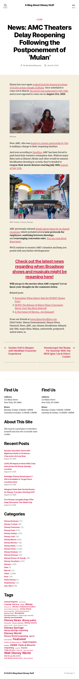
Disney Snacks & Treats (20, 625)
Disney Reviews (11, 555)
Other (39, 19)
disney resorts (30, 623)
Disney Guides (10, 533)
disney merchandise (13, 617)
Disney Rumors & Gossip (15, 558)
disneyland (19, 613)
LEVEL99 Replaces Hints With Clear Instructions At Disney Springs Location (20, 466)
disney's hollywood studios (23, 607)
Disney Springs (14, 627)
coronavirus (22, 602)
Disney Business (11, 521)
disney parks (29, 620)
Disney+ (7, 564)
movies (6, 645)
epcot (31, 636)
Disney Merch (10, 539)
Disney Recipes (11, 552)
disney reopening (17, 623)
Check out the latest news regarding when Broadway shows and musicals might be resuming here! (39, 269)
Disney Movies (10, 543)
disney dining (25, 609)
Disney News (10, 546)
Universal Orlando (28, 650)
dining (22, 604)
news (13, 644)
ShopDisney (9, 583)
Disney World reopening (16, 636)
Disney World (12, 633)
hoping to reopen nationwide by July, (50, 143)
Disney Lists (9, 536)
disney (29, 604)
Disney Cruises (10, 524)
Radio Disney (10, 580)
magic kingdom (29, 642)
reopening (9, 647)
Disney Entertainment (22, 611)
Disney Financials (12, 527)
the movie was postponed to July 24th (49, 91)
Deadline (37, 152)
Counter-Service (11, 604)
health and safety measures (12, 642)
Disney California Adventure (11, 609)
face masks (8, 639)
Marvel (7, 570)
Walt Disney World (17, 653)
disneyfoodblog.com (33, 65)
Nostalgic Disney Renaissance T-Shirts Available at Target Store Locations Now (18, 479)
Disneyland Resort (11, 615)
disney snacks (8, 625)
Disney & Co (7, 607)
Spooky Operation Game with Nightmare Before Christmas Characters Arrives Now (17, 453)
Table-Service (9, 650)
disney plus (7, 623)
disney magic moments (26, 615)
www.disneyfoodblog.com (43, 319)
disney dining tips (9, 611)
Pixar (6, 577)
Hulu (6, 567)
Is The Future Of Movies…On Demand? (34, 312)
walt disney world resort (13, 658)
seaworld (17, 648)
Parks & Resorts (26, 645)
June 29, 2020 (52, 65)
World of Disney (28, 658)
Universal (19, 650)
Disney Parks (10, 549)
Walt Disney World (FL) (12, 656)
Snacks (24, 648)
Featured (19, 639)
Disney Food (9, 530)
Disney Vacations (12, 561)
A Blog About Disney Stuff (39, 5)
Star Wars (8, 586)
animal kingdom (11, 602)
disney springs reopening (16, 630)
